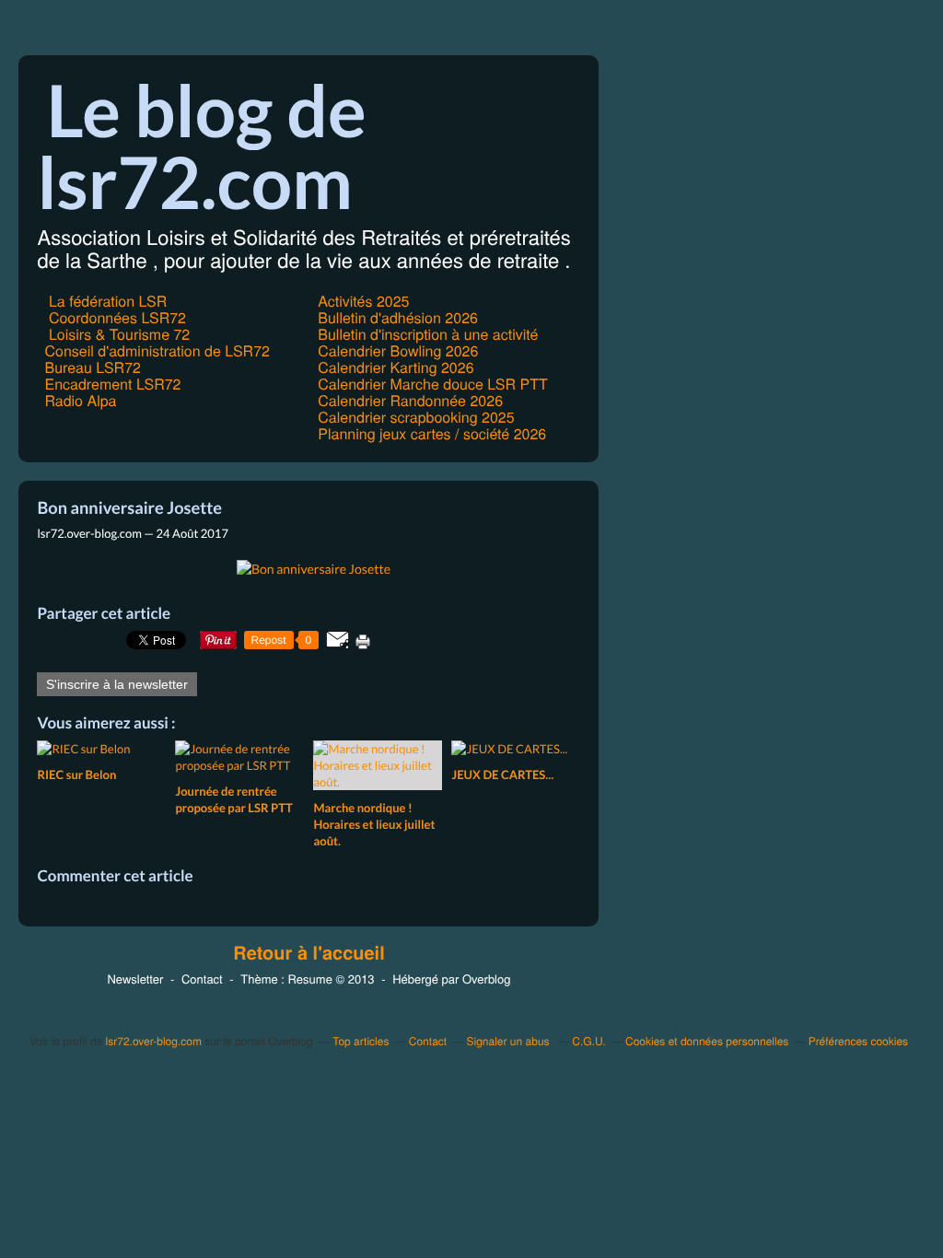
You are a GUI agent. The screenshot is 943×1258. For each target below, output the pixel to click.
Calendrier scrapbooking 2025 (416, 416)
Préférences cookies (858, 1041)
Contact (202, 978)
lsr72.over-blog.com (154, 1041)
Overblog (486, 978)
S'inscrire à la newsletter (117, 684)
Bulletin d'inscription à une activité (428, 333)
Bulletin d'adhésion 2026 (398, 317)
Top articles (360, 1041)
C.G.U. (588, 1041)
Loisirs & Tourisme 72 (117, 333)
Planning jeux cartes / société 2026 (432, 433)
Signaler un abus (510, 1041)
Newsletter (135, 978)
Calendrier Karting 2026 (395, 367)
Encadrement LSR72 (112, 383)
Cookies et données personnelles (706, 1041)
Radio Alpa (80, 400)
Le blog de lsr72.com (201, 145)
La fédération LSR (105, 300)
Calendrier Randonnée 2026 (410, 400)
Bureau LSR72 (92, 367)
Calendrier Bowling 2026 (398, 350)
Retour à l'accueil (309, 953)
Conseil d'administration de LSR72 (156, 350)
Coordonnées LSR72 (115, 317)
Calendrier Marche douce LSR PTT (432, 383)
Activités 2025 (363, 300)
